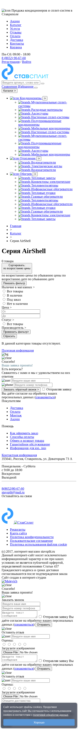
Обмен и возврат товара (27, 440)
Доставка (16, 40)
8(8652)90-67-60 (13, 488)
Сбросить (9, 336)
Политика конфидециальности (32, 537)
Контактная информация (19, 455)
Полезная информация (18, 350)
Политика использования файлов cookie (38, 544)
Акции (15, 21)
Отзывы (15, 32)
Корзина (16, 47)
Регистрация (11, 61)
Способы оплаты (22, 437)
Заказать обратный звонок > (21, 389)
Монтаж (16, 415)
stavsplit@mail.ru (13, 492)
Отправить (43, 624)
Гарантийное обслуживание (30, 444)
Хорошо (39, 722)
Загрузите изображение (18, 648)
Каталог (15, 25)
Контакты (17, 43)
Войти (26, 61)
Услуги (15, 28)
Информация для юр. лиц (28, 448)
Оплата (15, 36)
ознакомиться (45, 397)
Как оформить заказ (24, 433)
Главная (15, 226)
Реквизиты (17, 529)
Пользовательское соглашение (31, 540)
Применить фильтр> (16, 331)
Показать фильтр (14, 283)
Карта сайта (18, 533)
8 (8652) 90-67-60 (14, 58)
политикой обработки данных (50, 714)
